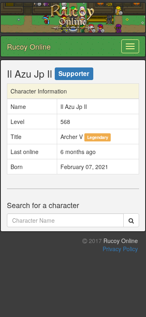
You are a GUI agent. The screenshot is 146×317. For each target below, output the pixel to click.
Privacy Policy (120, 249)
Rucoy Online (29, 46)
